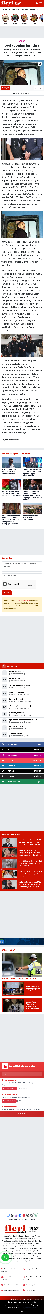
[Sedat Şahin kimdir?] (22, 72)
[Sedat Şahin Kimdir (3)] (22, 149)
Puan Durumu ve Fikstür (12, 1285)
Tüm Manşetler (31, 1285)
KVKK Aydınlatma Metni (28, 1308)
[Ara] (37, 3)
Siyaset (15, 9)
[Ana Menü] (40, 3)
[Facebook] (8, 1215)
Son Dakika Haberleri (11, 1290)
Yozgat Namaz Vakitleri (8, 1278)
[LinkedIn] (20, 1215)
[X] (12, 1215)
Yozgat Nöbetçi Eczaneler (8, 1270)
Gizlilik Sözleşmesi (16, 1220)
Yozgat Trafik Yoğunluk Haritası (32, 1278)
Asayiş (25, 9)
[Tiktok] (28, 1215)
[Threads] (32, 1215)
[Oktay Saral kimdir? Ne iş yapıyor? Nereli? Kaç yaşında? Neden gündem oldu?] (32, 462)
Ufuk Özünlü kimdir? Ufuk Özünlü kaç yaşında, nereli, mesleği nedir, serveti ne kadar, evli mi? (32, 495)
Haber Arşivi (30, 1290)
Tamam (22, 1311)
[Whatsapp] (36, 1215)
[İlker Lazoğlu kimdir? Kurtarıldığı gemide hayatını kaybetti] (11, 462)
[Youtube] (24, 1215)
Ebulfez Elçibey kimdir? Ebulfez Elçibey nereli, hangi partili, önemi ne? (11, 493)
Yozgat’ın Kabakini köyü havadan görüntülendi (30, 517)
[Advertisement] (22, 639)
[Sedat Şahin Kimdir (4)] (22, 345)
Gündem (6, 9)
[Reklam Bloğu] (22, 941)
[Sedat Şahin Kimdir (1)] (22, 224)
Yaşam (22, 41)
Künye (26, 1220)
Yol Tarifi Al (23, 1088)
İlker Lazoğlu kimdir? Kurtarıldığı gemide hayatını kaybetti (10, 471)
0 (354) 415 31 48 (10, 1101)
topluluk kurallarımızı (22, 600)
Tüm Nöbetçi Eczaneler (23, 1114)
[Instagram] (16, 1215)
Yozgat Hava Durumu (33, 1269)
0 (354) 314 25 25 (10, 1088)
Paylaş (6, 88)
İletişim (32, 1220)
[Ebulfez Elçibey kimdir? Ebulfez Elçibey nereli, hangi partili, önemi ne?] (11, 484)
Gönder (6, 593)
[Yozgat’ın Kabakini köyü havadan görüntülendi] (32, 509)
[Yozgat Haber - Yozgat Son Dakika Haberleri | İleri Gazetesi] (11, 3)
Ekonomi (34, 9)
